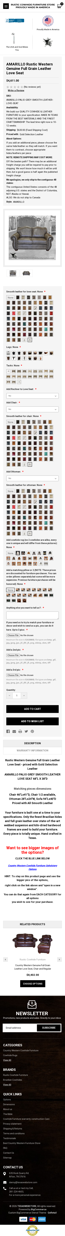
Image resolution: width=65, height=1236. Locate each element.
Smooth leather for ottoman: (24, 485)
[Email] (14, 731)
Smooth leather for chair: (22, 416)
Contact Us (8, 1153)
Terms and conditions (14, 1133)
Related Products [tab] (32, 924)
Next (59, 959)
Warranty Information (32, 750)
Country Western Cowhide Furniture (20, 1050)
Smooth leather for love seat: (24, 291)
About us (7, 1109)
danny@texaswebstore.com (23, 1182)
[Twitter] (26, 731)
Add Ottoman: (13, 471)
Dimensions (9, 1104)
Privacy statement (12, 1124)
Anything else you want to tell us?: (24, 608)
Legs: (12, 347)
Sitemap (7, 1157)
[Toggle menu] (6, 6)
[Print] (20, 731)
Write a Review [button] (16, 90)
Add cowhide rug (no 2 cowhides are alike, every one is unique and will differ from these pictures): (31, 544)
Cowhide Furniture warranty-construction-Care (26, 1119)
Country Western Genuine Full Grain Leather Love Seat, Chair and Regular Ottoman (32, 968)
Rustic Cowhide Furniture (15, 1075)
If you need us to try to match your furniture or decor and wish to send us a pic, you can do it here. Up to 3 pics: (30, 626)
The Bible (7, 1114)
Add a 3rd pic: (13, 670)
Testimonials (9, 1138)
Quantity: (11, 690)
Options (7, 1099)
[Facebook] (8, 731)
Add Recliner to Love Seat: (20, 389)
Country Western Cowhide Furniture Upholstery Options (32, 867)
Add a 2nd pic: (13, 650)
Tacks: (12, 365)
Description (32, 743)
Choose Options (32, 984)
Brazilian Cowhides (12, 1080)
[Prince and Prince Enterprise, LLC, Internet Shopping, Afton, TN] (17, 24)
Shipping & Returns (12, 1128)
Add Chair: (12, 402)
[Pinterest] (32, 731)
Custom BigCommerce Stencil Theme (27, 1212)
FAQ (5, 1148)
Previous (5, 959)
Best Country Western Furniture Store (21, 1143)
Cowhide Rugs (10, 1055)
